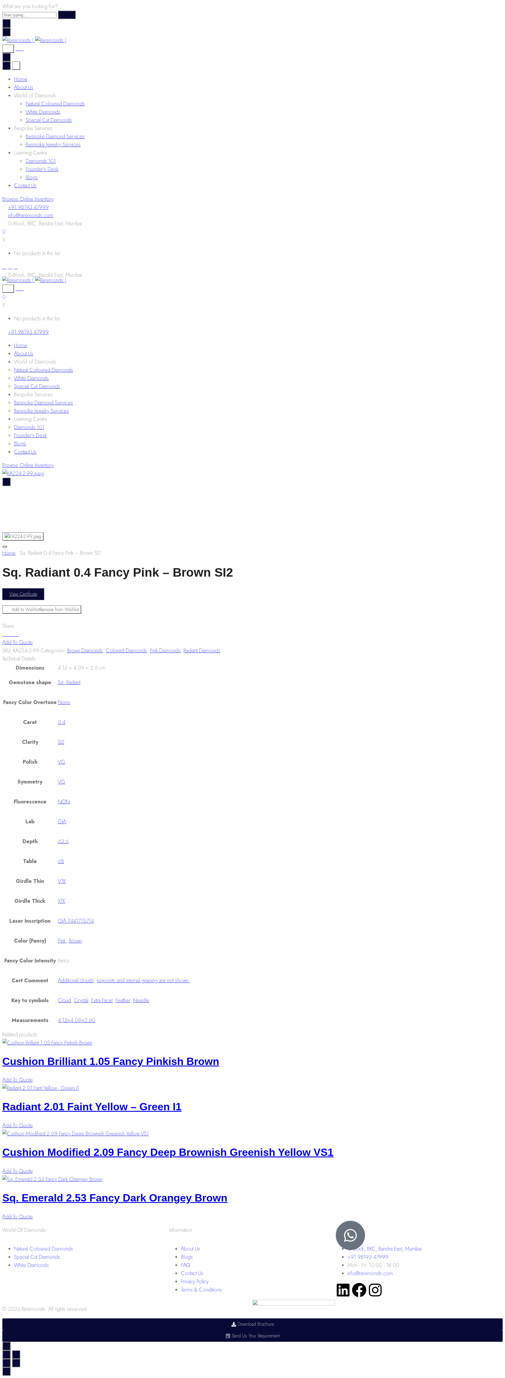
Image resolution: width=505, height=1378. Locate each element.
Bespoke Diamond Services (55, 136)
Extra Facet (102, 1000)
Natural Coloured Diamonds (55, 104)
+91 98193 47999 (28, 207)
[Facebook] (4, 267)
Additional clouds (76, 980)
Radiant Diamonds (202, 650)
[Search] (8, 48)
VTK (62, 881)
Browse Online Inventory (28, 199)
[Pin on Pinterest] (13, 634)
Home (20, 79)
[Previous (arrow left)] (6, 1363)
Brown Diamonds (85, 650)
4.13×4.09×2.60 (76, 1020)
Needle (141, 1000)
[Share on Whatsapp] (17, 634)
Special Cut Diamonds (49, 120)
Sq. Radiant (69, 682)
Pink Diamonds (165, 650)
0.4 (61, 722)
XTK (61, 901)
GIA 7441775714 (76, 921)
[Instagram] (10, 267)
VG (61, 762)
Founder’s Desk (42, 169)
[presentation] (47, 1043)
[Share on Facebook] (4, 634)
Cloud (64, 1000)
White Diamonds (43, 112)
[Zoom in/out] (16, 1354)
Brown (75, 941)
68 (61, 861)
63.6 (63, 841)
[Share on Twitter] (8, 634)
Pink (62, 941)
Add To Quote (17, 642)
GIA (62, 821)
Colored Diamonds (126, 650)
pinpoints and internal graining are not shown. (143, 980)
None (64, 702)
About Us (23, 87)
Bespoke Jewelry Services (53, 144)
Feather (122, 1000)
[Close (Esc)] (6, 1354)
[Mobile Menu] (6, 32)
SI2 (61, 742)
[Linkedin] (343, 1290)
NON (64, 801)
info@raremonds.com (30, 215)
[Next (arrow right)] (16, 1363)
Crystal (81, 1000)
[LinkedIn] (15, 267)
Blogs (32, 177)
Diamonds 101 (41, 161)
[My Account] (19, 48)
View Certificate (23, 594)
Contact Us (25, 185)
